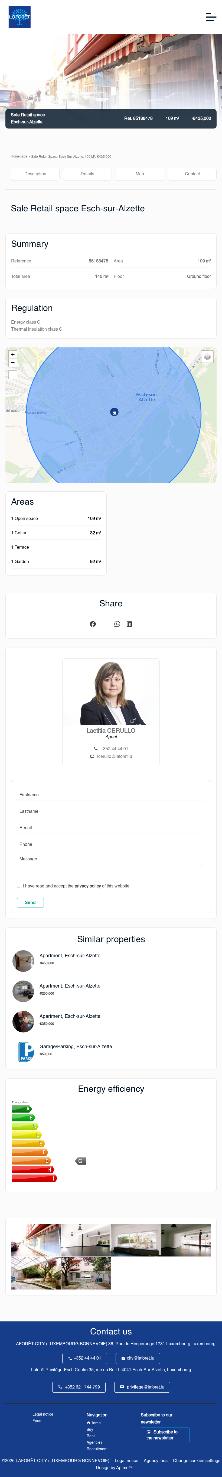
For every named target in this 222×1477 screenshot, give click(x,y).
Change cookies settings (196, 1461)
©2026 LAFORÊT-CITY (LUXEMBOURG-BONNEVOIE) (55, 1461)
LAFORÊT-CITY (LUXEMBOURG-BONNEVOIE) (60, 1344)
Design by (114, 1468)
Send (30, 902)
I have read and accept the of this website (76, 886)
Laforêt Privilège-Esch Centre (59, 1370)
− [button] (13, 362)
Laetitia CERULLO (111, 731)
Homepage (19, 156)
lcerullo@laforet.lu (114, 757)
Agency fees (156, 1461)
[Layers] (207, 357)
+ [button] (13, 354)
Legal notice (126, 1461)
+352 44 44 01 (114, 749)
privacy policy (88, 886)
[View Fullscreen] (13, 375)
